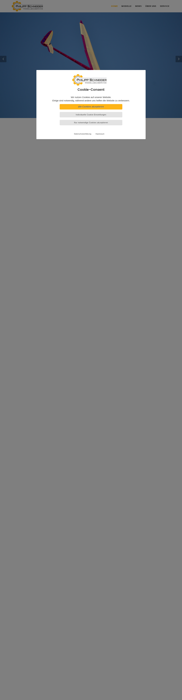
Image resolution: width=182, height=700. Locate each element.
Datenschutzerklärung (82, 134)
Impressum (100, 134)
